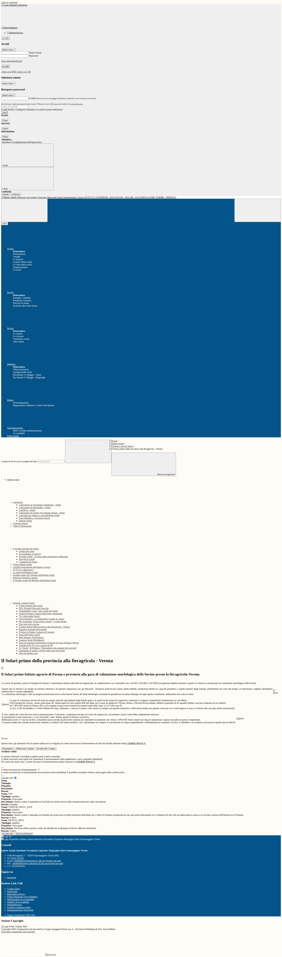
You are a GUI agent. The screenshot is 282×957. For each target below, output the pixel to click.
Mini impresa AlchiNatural (31, 637)
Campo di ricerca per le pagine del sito (19, 461)
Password (33, 56)
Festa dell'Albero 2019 (29, 635)
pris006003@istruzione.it (37, 861)
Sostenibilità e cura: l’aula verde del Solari (38, 611)
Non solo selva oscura (29, 624)
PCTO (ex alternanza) (23, 570)
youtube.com (7, 778)
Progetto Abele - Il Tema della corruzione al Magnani (43, 556)
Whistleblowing (14, 905)
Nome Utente (35, 52)
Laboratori (18, 502)
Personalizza (7, 749)
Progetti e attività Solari (122, 446)
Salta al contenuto (9, 2)
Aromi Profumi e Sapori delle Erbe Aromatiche (40, 613)
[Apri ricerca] (257, 210)
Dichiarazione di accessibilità (20, 899)
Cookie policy (13, 889)
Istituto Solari (117, 443)
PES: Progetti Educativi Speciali (34, 608)
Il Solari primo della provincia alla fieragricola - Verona (44, 627)
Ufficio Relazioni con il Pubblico (22, 897)
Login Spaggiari (76, 104)
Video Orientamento (22, 526)
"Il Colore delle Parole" (30, 616)
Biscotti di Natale (27, 559)
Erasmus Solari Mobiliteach (31, 640)
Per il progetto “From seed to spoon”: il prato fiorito (43, 621)
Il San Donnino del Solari (30, 605)
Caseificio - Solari (27, 510)
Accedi (5, 38)
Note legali (12, 891)
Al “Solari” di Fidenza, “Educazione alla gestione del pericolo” (48, 648)
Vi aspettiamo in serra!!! (30, 554)
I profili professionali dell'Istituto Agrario (32, 567)
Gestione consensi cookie (19, 907)
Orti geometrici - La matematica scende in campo (41, 619)
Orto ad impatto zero (28, 653)
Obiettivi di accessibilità (18, 902)
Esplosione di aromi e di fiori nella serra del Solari (42, 650)
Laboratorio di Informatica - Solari (35, 507)
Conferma (16, 194)
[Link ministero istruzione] (14, 5)
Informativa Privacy (16, 894)
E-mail (32, 98)
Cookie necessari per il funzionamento (19, 769)
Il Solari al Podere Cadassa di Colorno (36, 632)
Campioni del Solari (28, 562)
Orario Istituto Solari (22, 564)
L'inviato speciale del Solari (26, 548)
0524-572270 (17, 858)
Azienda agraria (20, 523)
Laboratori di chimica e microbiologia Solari (39, 515)
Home (114, 441)
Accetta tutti (46, 749)
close (4, 223)
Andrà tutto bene (26, 551)
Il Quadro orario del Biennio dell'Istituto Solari (34, 580)
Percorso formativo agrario (25, 578)
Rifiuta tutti (25, 749)
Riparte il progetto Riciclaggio (33, 629)
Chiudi (5, 120)
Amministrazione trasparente (20, 910)
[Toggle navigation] (24, 210)
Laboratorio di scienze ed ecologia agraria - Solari (42, 513)
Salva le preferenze (24, 834)
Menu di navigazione (166, 474)
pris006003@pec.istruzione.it (38, 863)
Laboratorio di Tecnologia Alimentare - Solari (40, 505)
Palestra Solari (25, 521)
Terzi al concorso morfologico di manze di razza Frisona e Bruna (49, 642)
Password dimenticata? (11, 61)
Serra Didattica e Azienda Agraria (34, 518)
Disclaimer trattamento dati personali (18, 932)
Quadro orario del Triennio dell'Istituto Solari (33, 575)
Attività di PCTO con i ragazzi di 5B (36, 645)
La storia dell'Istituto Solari (25, 572)
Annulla (5, 194)
